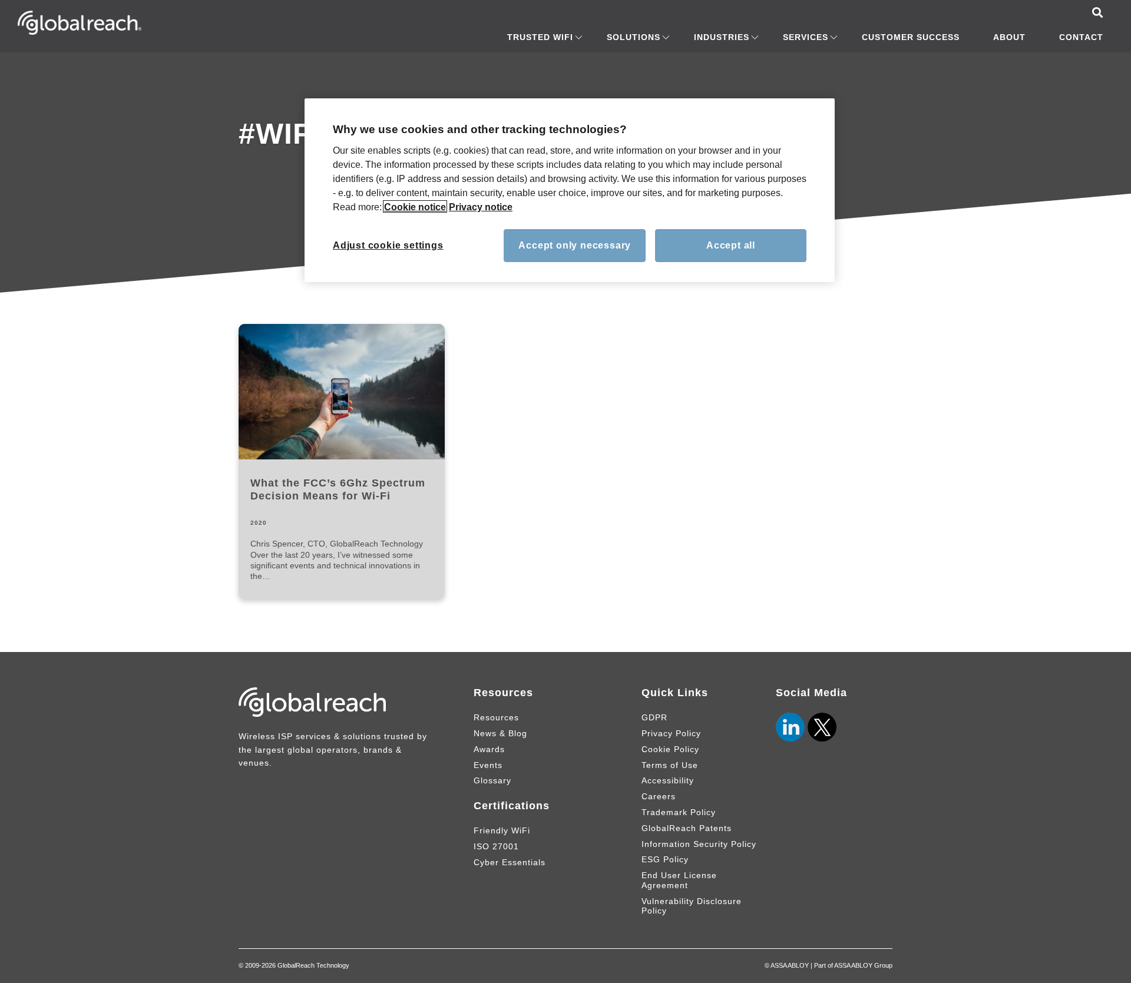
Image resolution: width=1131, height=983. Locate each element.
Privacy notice (480, 206)
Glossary (492, 780)
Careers (658, 796)
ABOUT (1009, 37)
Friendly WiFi (502, 830)
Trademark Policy (678, 812)
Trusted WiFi (540, 37)
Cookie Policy (670, 749)
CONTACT (1081, 37)
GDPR (654, 717)
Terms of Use (669, 765)
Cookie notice (415, 206)
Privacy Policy (671, 733)
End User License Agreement (679, 880)
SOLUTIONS (633, 37)
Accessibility (667, 780)
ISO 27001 (496, 846)
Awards (489, 749)
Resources (496, 717)
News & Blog (500, 733)
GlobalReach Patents (686, 828)
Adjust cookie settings (388, 245)
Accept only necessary (574, 245)
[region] (570, 190)
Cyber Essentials (509, 862)
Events (488, 765)
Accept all (730, 245)
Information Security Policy (698, 844)
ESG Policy (665, 859)
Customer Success (911, 37)
